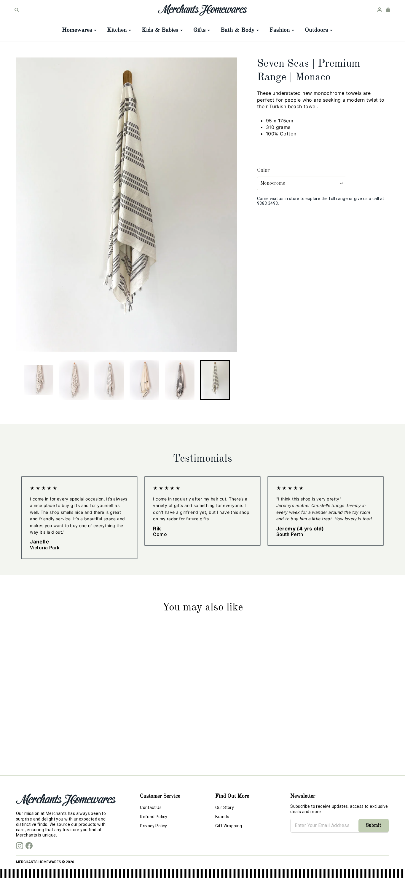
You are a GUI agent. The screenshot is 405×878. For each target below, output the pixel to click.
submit (373, 825)
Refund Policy (153, 816)
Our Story (224, 807)
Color (263, 170)
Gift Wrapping (228, 825)
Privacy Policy (153, 825)
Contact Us (151, 807)
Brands (222, 816)
